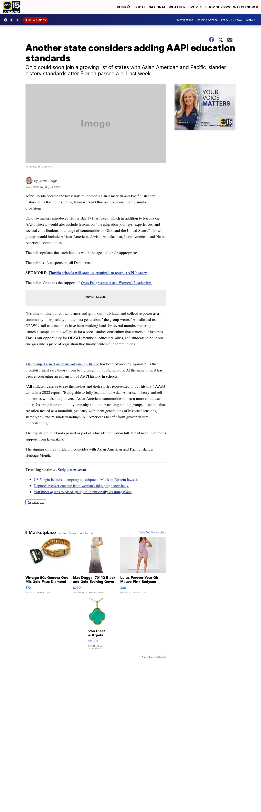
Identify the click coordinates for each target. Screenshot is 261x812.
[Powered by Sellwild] (160, 657)
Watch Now (244, 7)
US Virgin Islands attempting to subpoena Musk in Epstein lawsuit (86, 479)
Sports (195, 7)
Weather (177, 7)
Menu (121, 7)
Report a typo (36, 502)
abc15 (6, 20)
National (157, 7)
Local (140, 7)
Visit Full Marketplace (152, 532)
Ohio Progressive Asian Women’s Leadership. (116, 282)
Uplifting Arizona (207, 20)
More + (250, 20)
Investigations (184, 20)
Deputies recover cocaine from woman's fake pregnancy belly (81, 485)
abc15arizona (12, 20)
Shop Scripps (217, 7)
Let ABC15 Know (231, 20)
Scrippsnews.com (72, 469)
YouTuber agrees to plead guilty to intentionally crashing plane (83, 491)
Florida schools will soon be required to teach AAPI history (98, 272)
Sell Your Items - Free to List (75, 533)
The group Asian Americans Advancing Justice (62, 363)
